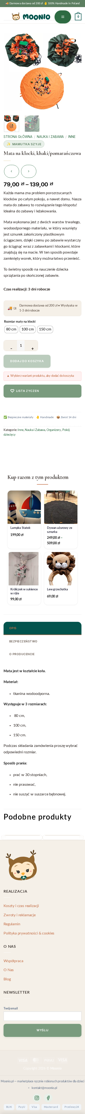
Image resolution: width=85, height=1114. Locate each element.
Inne (72, 137)
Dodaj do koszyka (27, 361)
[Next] (73, 69)
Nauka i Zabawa (50, 137)
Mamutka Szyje (27, 144)
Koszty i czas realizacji (21, 906)
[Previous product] (28, 171)
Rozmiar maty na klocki (19, 321)
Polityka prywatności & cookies (29, 933)
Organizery (54, 430)
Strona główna (18, 137)
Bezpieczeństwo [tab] (23, 641)
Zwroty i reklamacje (20, 915)
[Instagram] (37, 1098)
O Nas (9, 970)
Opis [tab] (13, 628)
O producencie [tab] (21, 654)
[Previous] (12, 69)
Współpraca (13, 961)
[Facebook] (48, 1098)
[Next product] (11, 171)
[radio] (11, 329)
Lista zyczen (24, 390)
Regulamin (12, 924)
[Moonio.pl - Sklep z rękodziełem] (31, 16)
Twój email (10, 1008)
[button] (63, 16)
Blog (7, 979)
